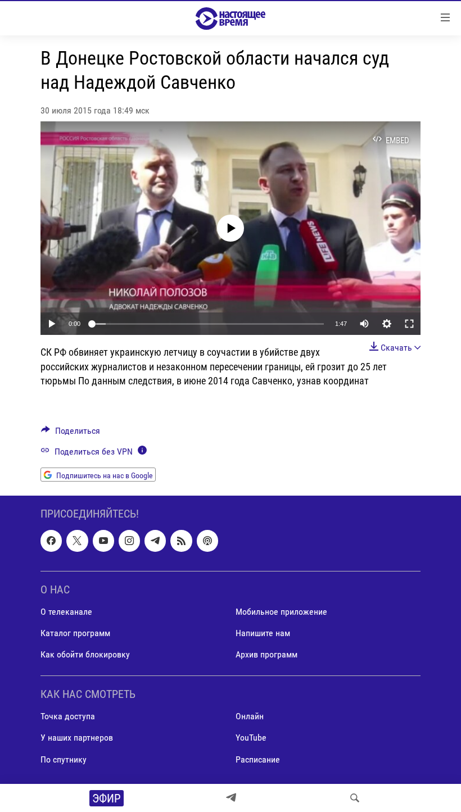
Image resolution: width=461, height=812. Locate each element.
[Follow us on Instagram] (129, 541)
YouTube (251, 738)
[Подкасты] (207, 541)
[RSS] (181, 541)
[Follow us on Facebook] (51, 541)
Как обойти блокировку (85, 654)
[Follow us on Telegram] (155, 541)
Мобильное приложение (281, 611)
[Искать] (355, 798)
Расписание (258, 759)
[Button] (70, 433)
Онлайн (250, 716)
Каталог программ (75, 633)
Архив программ (266, 654)
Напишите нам (263, 633)
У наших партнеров (76, 738)
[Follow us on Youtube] (103, 541)
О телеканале (66, 611)
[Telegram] (231, 798)
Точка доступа (67, 716)
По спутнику (63, 759)
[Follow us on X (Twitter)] (77, 541)
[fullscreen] (409, 323)
